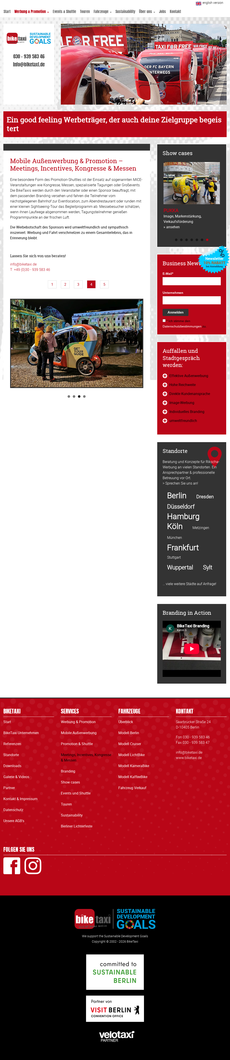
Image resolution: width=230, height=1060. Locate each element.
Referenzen (12, 743)
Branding (68, 771)
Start (7, 11)
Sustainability (125, 11)
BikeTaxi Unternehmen (21, 732)
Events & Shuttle (64, 11)
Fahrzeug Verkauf (132, 787)
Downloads (12, 765)
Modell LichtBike (131, 754)
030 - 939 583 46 (28, 56)
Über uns (146, 11)
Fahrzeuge (101, 11)
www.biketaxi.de (189, 757)
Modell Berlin (128, 732)
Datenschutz (13, 809)
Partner (9, 787)
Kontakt (175, 11)
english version (213, 2)
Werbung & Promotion (30, 11)
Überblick (125, 721)
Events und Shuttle (76, 793)
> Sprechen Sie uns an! (180, 483)
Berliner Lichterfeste (76, 826)
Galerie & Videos (16, 776)
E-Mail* (168, 273)
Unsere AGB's (13, 820)
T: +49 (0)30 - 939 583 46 (30, 269)
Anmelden (176, 312)
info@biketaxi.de (29, 64)
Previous (159, 199)
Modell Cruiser (129, 743)
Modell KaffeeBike (132, 776)
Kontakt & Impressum (20, 798)
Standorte (11, 754)
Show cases (70, 782)
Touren (85, 11)
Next (147, 344)
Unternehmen (173, 292)
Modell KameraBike (133, 765)
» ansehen (172, 226)
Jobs (162, 11)
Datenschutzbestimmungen (182, 326)
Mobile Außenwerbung (79, 732)
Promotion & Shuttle (77, 743)
